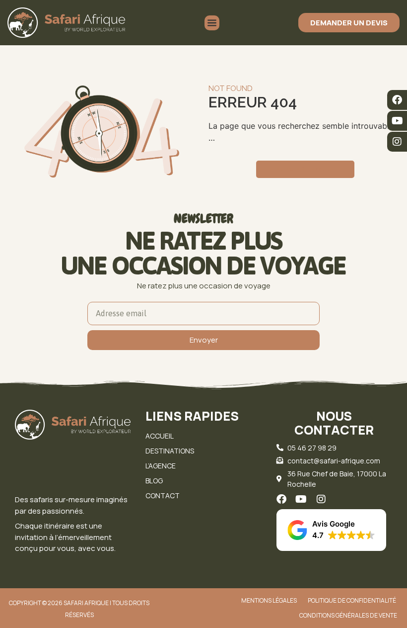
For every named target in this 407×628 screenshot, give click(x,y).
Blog (154, 480)
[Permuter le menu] (211, 22)
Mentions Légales (269, 600)
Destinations (169, 450)
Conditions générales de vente (348, 615)
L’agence (160, 465)
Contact (162, 495)
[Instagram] (397, 142)
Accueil (159, 436)
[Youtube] (397, 121)
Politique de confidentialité (352, 600)
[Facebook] (397, 100)
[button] (331, 530)
